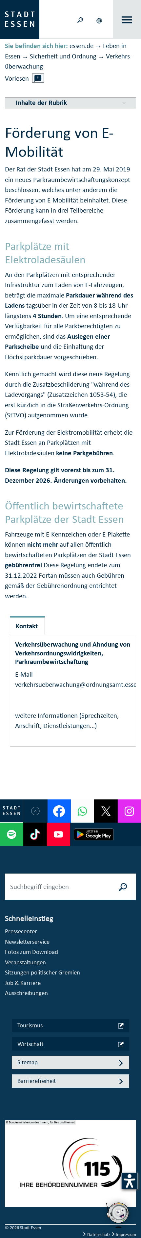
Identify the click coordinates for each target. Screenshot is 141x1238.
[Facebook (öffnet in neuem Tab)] (59, 811)
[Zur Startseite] (19, 19)
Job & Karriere (23, 983)
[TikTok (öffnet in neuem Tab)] (35, 834)
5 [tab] (10, 1197)
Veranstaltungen (25, 962)
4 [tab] (10, 1186)
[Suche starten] (123, 887)
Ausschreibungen (26, 993)
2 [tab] (10, 1166)
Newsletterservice (27, 941)
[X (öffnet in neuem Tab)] (105, 811)
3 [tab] (10, 1176)
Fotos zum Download (31, 952)
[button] (99, 19)
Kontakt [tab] (27, 626)
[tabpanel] (70, 1167)
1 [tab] (10, 1155)
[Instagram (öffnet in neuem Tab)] (129, 811)
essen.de (81, 45)
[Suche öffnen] (80, 19)
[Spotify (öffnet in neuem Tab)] (11, 834)
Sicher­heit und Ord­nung (63, 56)
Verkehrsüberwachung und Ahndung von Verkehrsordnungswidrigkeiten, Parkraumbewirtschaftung (72, 653)
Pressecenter (21, 931)
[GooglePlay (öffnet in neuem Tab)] (93, 834)
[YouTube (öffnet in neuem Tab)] (58, 834)
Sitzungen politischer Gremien (42, 972)
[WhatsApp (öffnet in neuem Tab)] (82, 811)
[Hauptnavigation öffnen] (127, 19)
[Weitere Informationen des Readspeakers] (38, 78)
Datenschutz (98, 1234)
